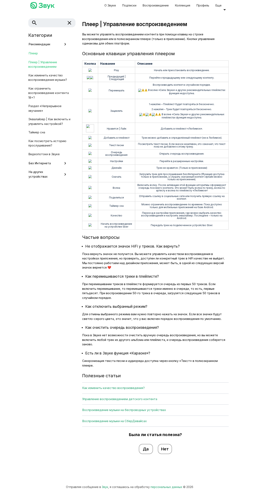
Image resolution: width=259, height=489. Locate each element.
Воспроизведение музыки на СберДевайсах (114, 421)
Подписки (129, 5)
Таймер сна (36, 132)
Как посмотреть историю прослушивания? (47, 143)
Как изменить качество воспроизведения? (113, 388)
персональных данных (166, 487)
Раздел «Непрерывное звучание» (45, 108)
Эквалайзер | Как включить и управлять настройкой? (49, 121)
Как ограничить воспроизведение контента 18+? (48, 92)
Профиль (202, 5)
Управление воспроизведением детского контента (119, 399)
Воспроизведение (155, 5)
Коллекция (182, 5)
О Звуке (110, 5)
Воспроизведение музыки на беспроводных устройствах (124, 410)
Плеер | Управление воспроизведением (42, 64)
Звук (105, 487)
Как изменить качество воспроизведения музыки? (47, 77)
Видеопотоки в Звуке (44, 154)
